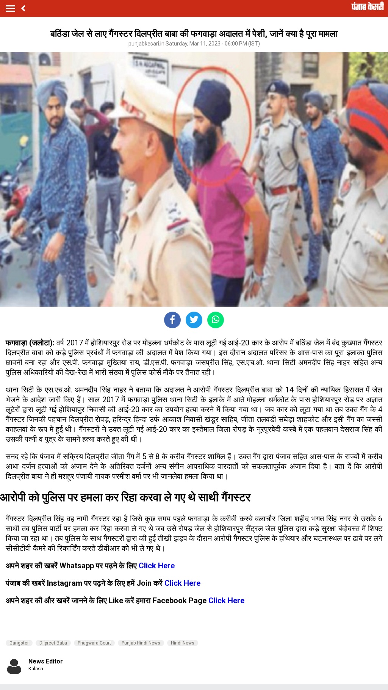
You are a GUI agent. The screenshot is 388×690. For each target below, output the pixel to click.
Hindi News (182, 643)
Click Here (157, 565)
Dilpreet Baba (53, 643)
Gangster (19, 643)
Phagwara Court (94, 643)
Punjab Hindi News (141, 643)
